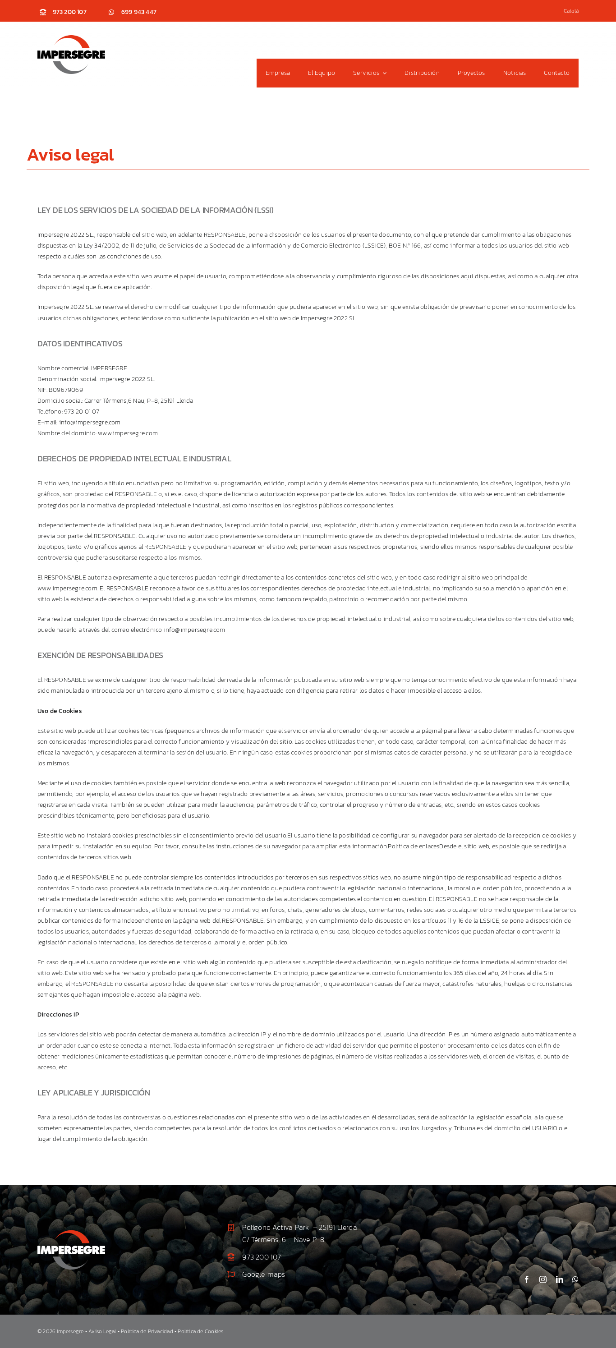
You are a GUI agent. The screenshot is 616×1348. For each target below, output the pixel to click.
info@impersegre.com (90, 422)
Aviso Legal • (104, 1331)
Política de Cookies (200, 1331)
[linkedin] (559, 1279)
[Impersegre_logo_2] (71, 1233)
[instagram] (543, 1279)
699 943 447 (138, 12)
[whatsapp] (575, 1279)
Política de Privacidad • (149, 1331)
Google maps (263, 1274)
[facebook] (526, 1279)
